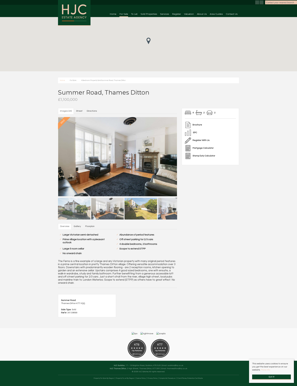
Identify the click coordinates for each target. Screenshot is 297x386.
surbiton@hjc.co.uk (175, 365)
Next (182, 156)
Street (79, 111)
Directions (92, 111)
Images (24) (66, 111)
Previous (52, 156)
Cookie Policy (141, 378)
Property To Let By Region (125, 378)
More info (265, 370)
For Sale (123, 14)
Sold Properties (149, 14)
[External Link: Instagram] (262, 3)
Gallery (77, 226)
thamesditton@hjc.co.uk (177, 368)
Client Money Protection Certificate (190, 378)
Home (113, 14)
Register (176, 14)
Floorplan (90, 226)
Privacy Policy (152, 378)
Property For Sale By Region (104, 378)
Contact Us (231, 14)
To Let (134, 14)
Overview (64, 226)
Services (164, 14)
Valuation (189, 14)
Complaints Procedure (167, 378)
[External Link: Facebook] (257, 3)
